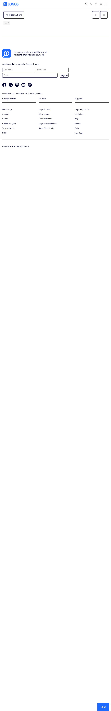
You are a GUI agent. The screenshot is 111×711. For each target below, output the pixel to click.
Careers (5, 119)
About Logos (7, 109)
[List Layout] (104, 15)
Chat (103, 707)
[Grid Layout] (95, 15)
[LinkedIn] (30, 85)
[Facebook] (4, 85)
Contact (5, 114)
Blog (76, 119)
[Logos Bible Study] (10, 4)
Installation (79, 114)
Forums (78, 123)
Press (4, 133)
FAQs (77, 128)
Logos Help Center (82, 109)
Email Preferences (45, 119)
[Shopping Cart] (100, 4)
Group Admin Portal (46, 128)
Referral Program (9, 123)
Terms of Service (8, 128)
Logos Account (44, 109)
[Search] (86, 4)
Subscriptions (44, 114)
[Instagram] (17, 85)
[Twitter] (11, 85)
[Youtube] (23, 85)
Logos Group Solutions (48, 123)
